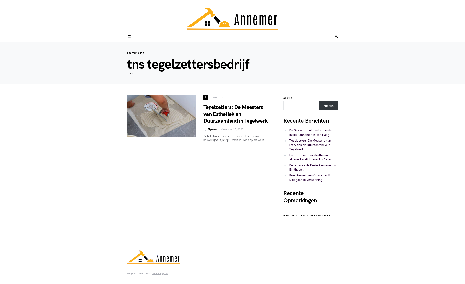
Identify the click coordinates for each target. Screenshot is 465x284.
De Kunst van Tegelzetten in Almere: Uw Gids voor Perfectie (310, 157)
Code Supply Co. (160, 273)
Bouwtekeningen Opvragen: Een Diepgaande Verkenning (311, 177)
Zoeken (287, 97)
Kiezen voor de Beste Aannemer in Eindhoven (312, 167)
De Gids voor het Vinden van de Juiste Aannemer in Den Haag (310, 132)
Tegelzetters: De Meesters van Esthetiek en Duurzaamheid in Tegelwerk (235, 114)
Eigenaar (213, 129)
